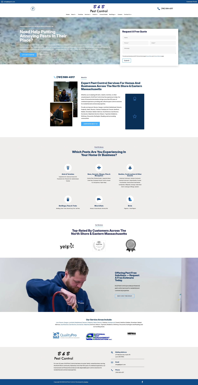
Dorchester (80, 324)
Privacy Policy (149, 56)
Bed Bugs (112, 14)
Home (68, 14)
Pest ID (95, 14)
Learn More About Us (90, 124)
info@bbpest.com (120, 364)
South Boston (65, 324)
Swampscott (111, 322)
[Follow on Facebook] (33, 9)
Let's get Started (28, 55)
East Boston (72, 324)
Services (87, 14)
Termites (80, 14)
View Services (44, 55)
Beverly (99, 322)
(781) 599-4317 (119, 372)
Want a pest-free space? (124, 296)
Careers (120, 14)
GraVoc (86, 382)
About (73, 14)
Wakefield (87, 324)
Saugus (66, 322)
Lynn (57, 322)
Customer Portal (191, 1)
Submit (126, 60)
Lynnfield (71, 322)
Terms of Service (157, 56)
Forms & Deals (104, 14)
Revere (61, 322)
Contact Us (127, 14)
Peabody (90, 322)
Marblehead (78, 322)
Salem (95, 322)
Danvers (84, 322)
